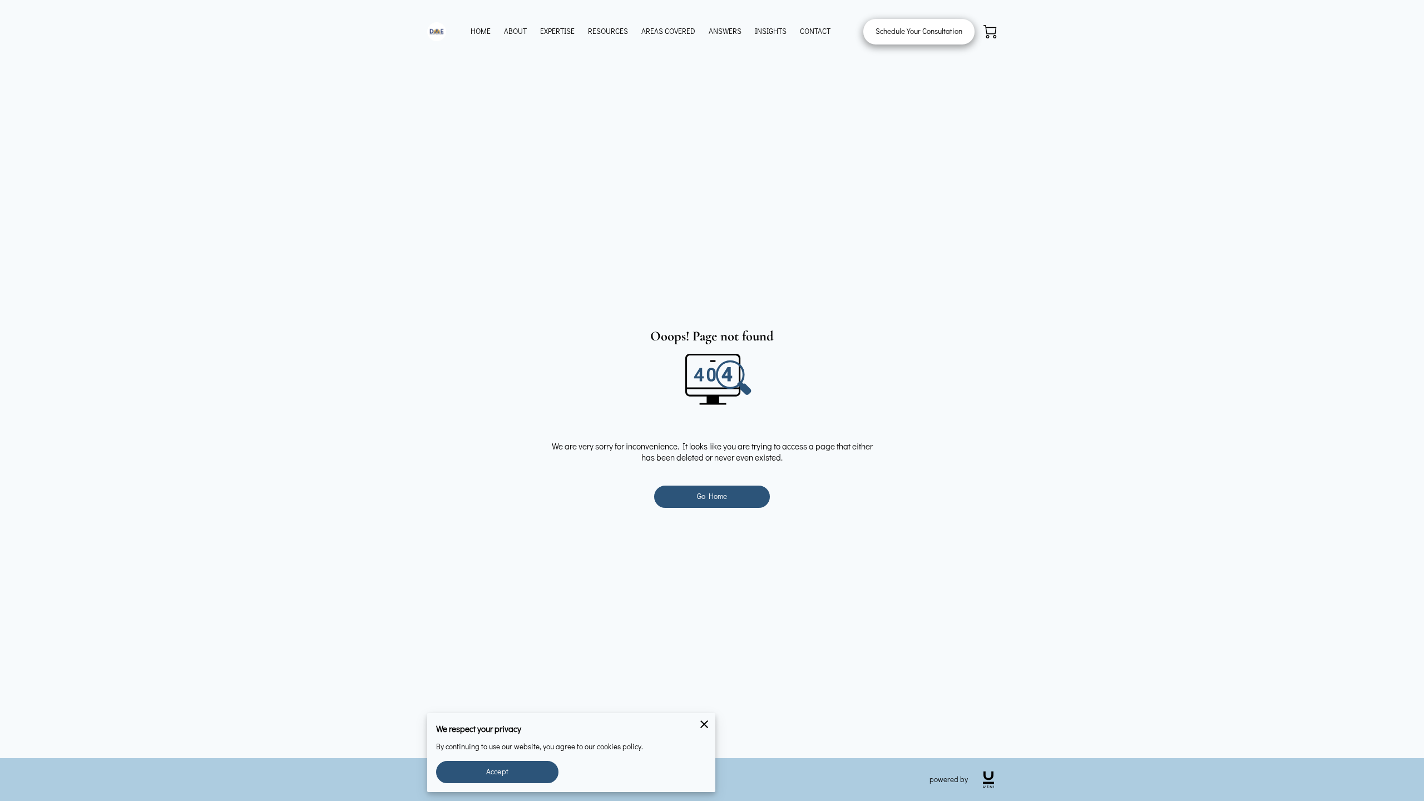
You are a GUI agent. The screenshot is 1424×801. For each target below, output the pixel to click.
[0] (990, 31)
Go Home (712, 496)
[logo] (988, 779)
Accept (497, 772)
